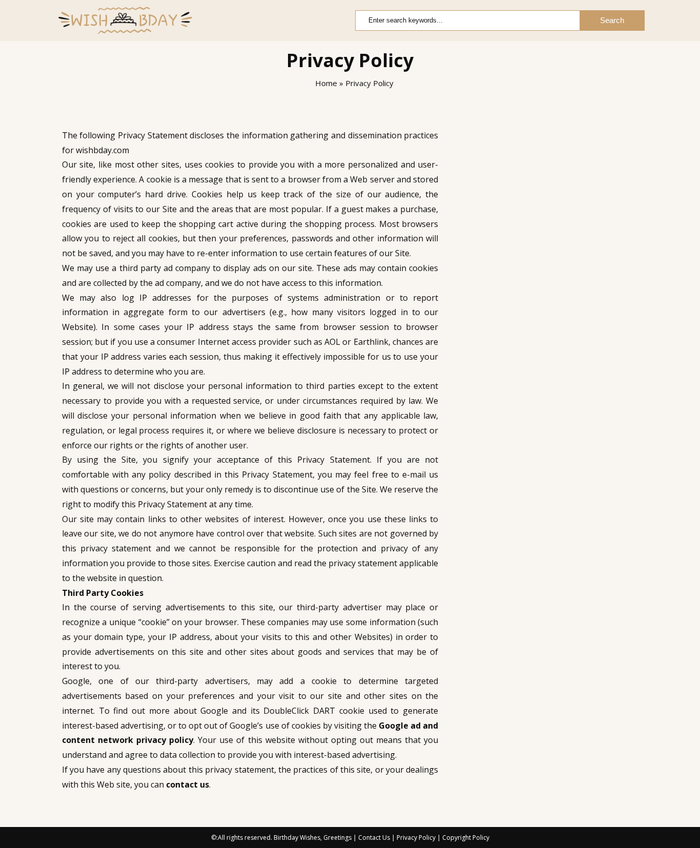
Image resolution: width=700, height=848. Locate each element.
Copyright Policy (465, 837)
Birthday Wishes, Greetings (313, 837)
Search (612, 20)
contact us (187, 784)
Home (325, 83)
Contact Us (374, 837)
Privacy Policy (416, 837)
